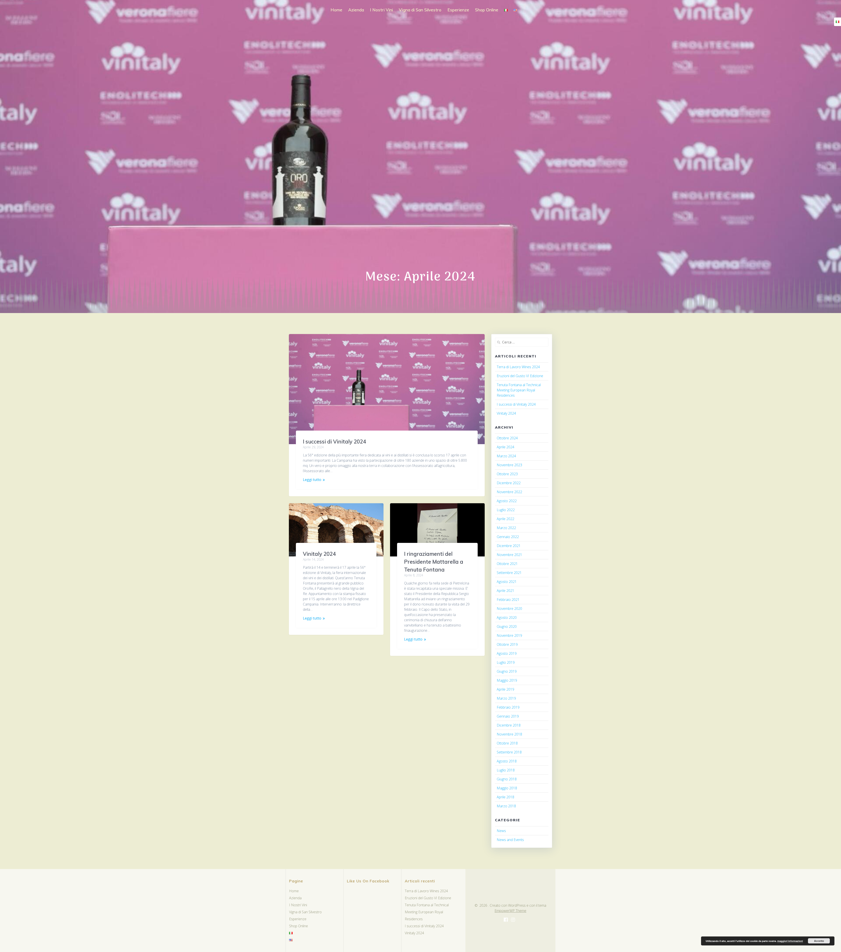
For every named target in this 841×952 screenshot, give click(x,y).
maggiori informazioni (790, 941)
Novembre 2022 (509, 491)
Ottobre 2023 (507, 474)
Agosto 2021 (507, 581)
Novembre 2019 (509, 635)
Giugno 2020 (507, 626)
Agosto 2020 (507, 617)
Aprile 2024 (505, 447)
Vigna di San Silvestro (420, 9)
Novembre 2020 (509, 608)
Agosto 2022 (507, 500)
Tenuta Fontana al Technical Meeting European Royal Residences (519, 390)
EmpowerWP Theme (510, 910)
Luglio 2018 (506, 770)
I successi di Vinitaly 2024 (334, 441)
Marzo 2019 (506, 698)
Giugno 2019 (507, 671)
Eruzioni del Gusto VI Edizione (520, 375)
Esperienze (458, 9)
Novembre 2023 (509, 465)
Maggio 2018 (507, 788)
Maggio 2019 (507, 680)
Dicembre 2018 (509, 725)
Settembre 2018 (509, 752)
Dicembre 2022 (509, 482)
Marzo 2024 (506, 456)
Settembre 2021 (509, 572)
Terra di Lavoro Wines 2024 (518, 366)
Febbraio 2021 (508, 599)
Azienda (356, 9)
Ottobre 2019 (507, 644)
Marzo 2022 (506, 527)
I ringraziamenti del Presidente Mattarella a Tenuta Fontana (433, 562)
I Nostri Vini (381, 9)
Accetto (819, 941)
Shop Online (486, 9)
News (501, 830)
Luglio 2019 (506, 662)
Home (336, 9)
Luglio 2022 (506, 509)
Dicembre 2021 (509, 545)
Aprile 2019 (505, 689)
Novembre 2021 (509, 554)
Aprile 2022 (505, 518)
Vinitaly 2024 (319, 554)
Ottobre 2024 (507, 438)
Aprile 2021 (505, 590)
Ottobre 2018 (507, 743)
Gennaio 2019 (508, 716)
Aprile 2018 (505, 797)
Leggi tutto (312, 479)
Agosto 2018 (507, 761)
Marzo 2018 (506, 806)
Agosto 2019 (507, 653)
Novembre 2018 (509, 734)
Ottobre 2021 (507, 563)
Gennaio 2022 (508, 536)
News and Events (510, 839)
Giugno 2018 (507, 779)
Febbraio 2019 (508, 707)
